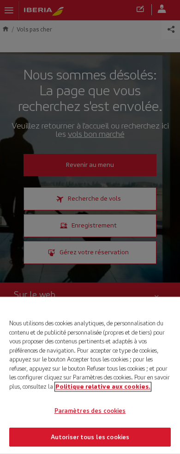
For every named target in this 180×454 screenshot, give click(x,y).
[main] (90, 375)
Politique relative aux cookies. (102, 386)
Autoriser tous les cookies (90, 437)
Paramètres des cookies (90, 411)
